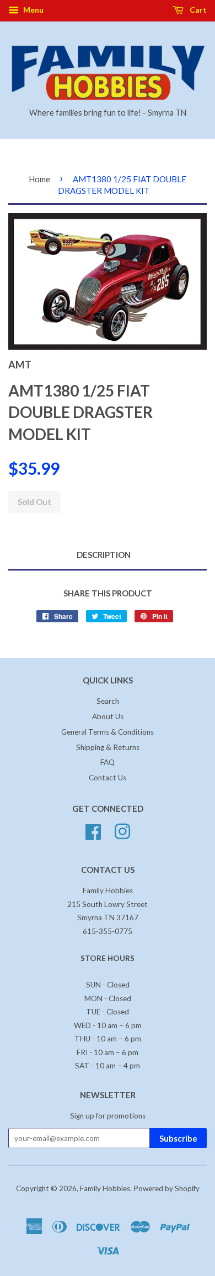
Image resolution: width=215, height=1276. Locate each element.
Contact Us (107, 777)
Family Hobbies (105, 1188)
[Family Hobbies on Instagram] (122, 830)
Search (107, 701)
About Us (107, 716)
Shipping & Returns (107, 747)
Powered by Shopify (166, 1188)
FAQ (107, 762)
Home (39, 179)
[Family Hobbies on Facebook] (93, 830)
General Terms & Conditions (107, 731)
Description (104, 555)
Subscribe (178, 1138)
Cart (197, 9)
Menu (33, 9)
